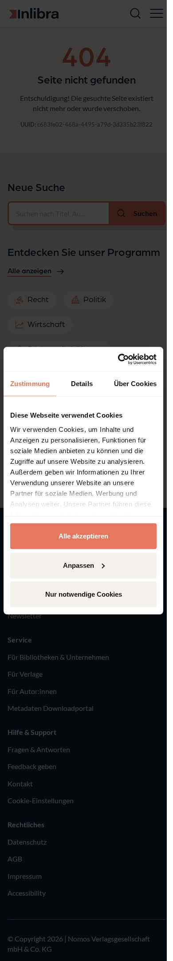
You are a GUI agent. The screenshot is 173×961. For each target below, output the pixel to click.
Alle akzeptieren (83, 536)
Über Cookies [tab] (135, 383)
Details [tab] (82, 383)
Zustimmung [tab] (30, 383)
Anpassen (78, 565)
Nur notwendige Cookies (83, 594)
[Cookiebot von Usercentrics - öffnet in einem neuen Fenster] (119, 359)
